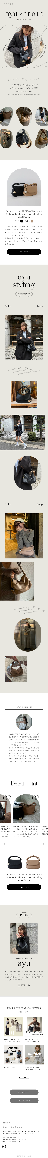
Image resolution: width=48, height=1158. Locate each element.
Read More (24, 1078)
